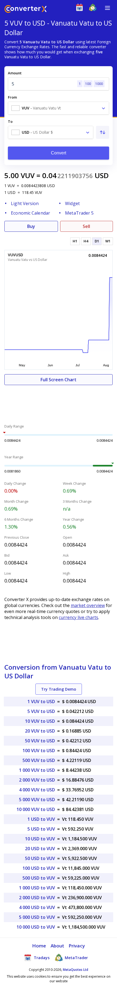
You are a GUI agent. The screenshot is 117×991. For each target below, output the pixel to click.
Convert (58, 153)
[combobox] (58, 108)
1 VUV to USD (41, 702)
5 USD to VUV (41, 829)
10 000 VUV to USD (36, 809)
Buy (31, 226)
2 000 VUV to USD (37, 780)
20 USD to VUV (40, 849)
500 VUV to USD (39, 760)
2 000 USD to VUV (37, 898)
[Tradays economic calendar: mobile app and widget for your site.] (81, 8)
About (57, 946)
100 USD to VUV (39, 868)
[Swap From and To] (102, 132)
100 (88, 83)
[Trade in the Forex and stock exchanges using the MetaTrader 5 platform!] (94, 8)
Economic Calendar (30, 213)
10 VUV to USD (40, 721)
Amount (14, 73)
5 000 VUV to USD (37, 800)
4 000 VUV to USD (37, 790)
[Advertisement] (58, 401)
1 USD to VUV (41, 819)
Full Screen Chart (58, 380)
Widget (72, 203)
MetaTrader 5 (79, 213)
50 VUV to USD (40, 741)
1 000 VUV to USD (37, 770)
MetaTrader (76, 957)
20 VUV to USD (40, 731)
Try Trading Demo (58, 689)
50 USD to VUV (40, 858)
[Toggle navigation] (107, 8)
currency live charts (78, 617)
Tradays (41, 957)
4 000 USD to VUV (37, 907)
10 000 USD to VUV (36, 927)
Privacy (77, 946)
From (12, 97)
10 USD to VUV (40, 839)
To (10, 121)
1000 (99, 83)
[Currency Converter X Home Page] (25, 9)
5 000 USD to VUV (37, 917)
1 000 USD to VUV (37, 888)
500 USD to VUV (39, 878)
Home (39, 946)
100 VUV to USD (39, 751)
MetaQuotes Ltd (75, 969)
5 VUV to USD (41, 711)
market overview (88, 605)
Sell (86, 226)
